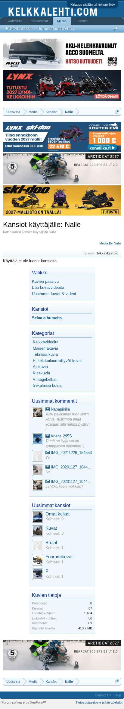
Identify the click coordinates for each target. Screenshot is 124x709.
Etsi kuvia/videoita (48, 287)
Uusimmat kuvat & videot (54, 293)
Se (47, 472)
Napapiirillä (60, 409)
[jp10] (37, 471)
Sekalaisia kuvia (47, 385)
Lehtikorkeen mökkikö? (64, 486)
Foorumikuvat (59, 556)
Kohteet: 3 (54, 533)
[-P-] (37, 575)
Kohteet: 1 (54, 548)
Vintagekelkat (45, 379)
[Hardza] (37, 439)
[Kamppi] (37, 413)
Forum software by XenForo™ (24, 702)
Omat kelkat (57, 514)
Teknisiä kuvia (45, 354)
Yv (47, 457)
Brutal (51, 542)
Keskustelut (39, 21)
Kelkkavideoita (45, 342)
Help (117, 695)
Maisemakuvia (45, 348)
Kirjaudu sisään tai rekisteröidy (92, 4)
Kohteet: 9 (54, 519)
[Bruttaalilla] (37, 546)
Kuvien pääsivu (45, 281)
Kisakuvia (41, 373)
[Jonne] (37, 456)
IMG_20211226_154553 (71, 452)
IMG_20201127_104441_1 (71, 467)
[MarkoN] (37, 531)
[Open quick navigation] (117, 112)
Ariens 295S (61, 436)
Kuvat (51, 528)
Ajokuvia (40, 366)
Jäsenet (82, 21)
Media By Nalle (110, 243)
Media (62, 21)
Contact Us (103, 695)
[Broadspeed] (37, 517)
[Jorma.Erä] (37, 560)
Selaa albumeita (47, 318)
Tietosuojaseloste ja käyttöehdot (99, 702)
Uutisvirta (15, 21)
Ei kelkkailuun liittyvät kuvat (57, 360)
